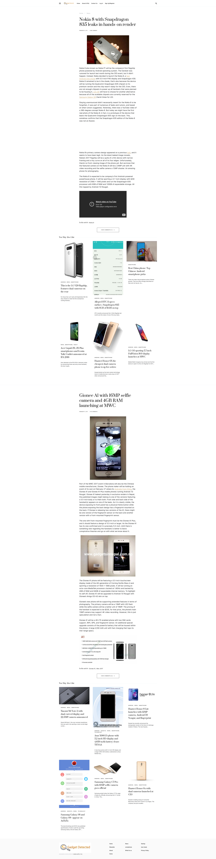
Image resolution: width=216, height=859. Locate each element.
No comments (93, 411)
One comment (93, 30)
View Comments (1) (107, 229)
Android (63, 282)
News (88, 13)
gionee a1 (92, 668)
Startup (143, 843)
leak (129, 152)
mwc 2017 (99, 668)
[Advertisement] (108, 137)
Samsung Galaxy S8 (87, 97)
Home (81, 13)
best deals (144, 847)
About (111, 850)
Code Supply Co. (77, 854)
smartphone (75, 282)
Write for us (128, 850)
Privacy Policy (145, 850)
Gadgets (103, 730)
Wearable (112, 847)
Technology (98, 732)
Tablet (75, 344)
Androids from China (123, 489)
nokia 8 (91, 222)
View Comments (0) (107, 675)
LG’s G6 (96, 92)
